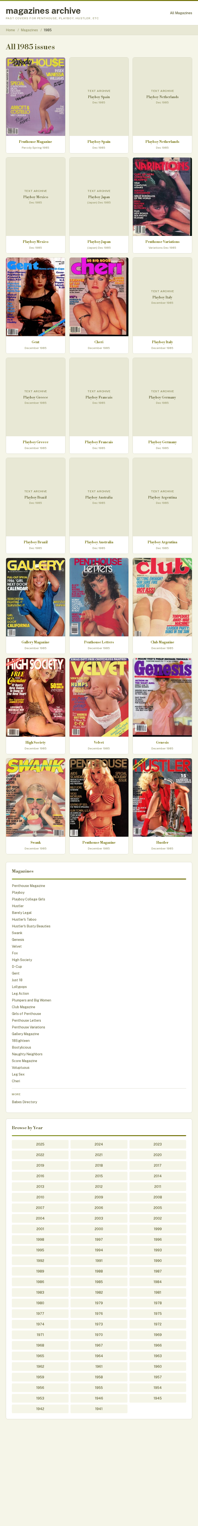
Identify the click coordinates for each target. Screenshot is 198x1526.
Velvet (17, 946)
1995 (40, 1250)
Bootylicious (21, 1047)
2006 (99, 1208)
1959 (40, 1377)
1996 (158, 1239)
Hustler (18, 906)
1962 (40, 1366)
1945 (158, 1398)
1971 (40, 1335)
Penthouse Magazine (28, 886)
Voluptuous (20, 1068)
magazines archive (43, 11)
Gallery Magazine (25, 1034)
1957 (158, 1377)
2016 (40, 1176)
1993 (158, 1250)
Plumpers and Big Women (31, 1000)
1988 (99, 1271)
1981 (157, 1292)
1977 (40, 1314)
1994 (99, 1250)
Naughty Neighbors (27, 1054)
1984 (158, 1282)
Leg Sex (18, 1074)
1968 (40, 1345)
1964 (99, 1356)
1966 (158, 1345)
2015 (99, 1176)
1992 (40, 1261)
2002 (158, 1218)
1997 (99, 1239)
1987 (158, 1271)
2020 (158, 1155)
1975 (158, 1314)
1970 (99, 1335)
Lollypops (19, 987)
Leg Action (20, 993)
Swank (17, 933)
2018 (99, 1165)
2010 (40, 1197)
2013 (40, 1187)
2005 (158, 1208)
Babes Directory (24, 1102)
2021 (99, 1155)
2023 (158, 1144)
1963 (158, 1356)
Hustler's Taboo (24, 919)
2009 (99, 1197)
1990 (158, 1261)
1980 (40, 1303)
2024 (99, 1144)
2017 (158, 1165)
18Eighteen (21, 1041)
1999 (158, 1229)
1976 (99, 1314)
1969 (158, 1335)
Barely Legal (22, 913)
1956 (40, 1388)
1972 (158, 1324)
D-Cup (17, 967)
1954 (158, 1388)
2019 (40, 1165)
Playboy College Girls (28, 899)
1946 (99, 1398)
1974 (40, 1324)
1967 (99, 1345)
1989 (40, 1271)
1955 (99, 1388)
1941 (99, 1409)
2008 (158, 1197)
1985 (99, 1282)
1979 (99, 1303)
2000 (99, 1229)
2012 (99, 1187)
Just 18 (17, 980)
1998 (40, 1239)
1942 (40, 1409)
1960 (158, 1366)
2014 (158, 1176)
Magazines (30, 30)
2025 (40, 1144)
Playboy (18, 892)
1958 (99, 1377)
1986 (40, 1282)
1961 (99, 1366)
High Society (22, 960)
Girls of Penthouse (26, 1014)
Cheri (16, 1081)
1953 (40, 1398)
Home (10, 30)
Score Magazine (24, 1061)
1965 (40, 1356)
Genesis (18, 940)
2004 (40, 1218)
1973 (99, 1324)
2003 (99, 1218)
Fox (15, 953)
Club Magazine (23, 1007)
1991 (99, 1261)
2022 (40, 1155)
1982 (99, 1292)
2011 (157, 1187)
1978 (158, 1303)
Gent (16, 973)
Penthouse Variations (28, 1027)
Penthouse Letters (26, 1020)
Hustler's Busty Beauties (31, 926)
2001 (40, 1229)
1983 (40, 1292)
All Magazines (181, 13)
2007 (40, 1208)
